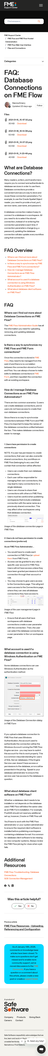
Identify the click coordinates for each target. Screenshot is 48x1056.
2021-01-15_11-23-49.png (20, 153)
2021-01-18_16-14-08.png (20, 131)
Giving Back (34, 1017)
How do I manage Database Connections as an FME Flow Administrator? (20, 273)
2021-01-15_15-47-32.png (20, 120)
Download (22, 123)
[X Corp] (9, 886)
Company (8, 1017)
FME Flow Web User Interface (19, 45)
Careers (8, 1020)
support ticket (31, 979)
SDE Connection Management (18, 879)
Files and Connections (17, 48)
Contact (19, 1020)
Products (21, 1017)
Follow (39, 106)
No (32, 906)
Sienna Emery (18, 103)
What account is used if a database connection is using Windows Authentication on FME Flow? (23, 283)
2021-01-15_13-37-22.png (20, 142)
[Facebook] (5, 886)
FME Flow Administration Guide (23, 326)
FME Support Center (12, 35)
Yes (19, 906)
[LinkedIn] (12, 886)
